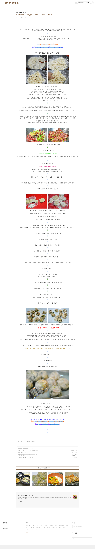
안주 (37, 525)
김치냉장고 (39, 527)
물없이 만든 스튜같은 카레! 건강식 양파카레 (26, 454)
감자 (37, 530)
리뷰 (44, 527)
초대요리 (28, 525)
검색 (90, 526)
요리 (33, 525)
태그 (70, 3)
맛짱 (64, 527)
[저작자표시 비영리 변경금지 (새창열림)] (34, 441)
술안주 (46, 525)
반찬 (67, 525)
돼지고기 (28, 530)
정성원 (33, 527)
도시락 (28, 527)
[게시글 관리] (23, 442)
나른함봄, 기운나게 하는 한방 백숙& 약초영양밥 (27, 450)
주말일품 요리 (25, 448)
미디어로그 (76, 3)
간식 (41, 525)
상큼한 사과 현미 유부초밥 (23, 455)
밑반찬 (53, 527)
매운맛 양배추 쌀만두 (22, 452)
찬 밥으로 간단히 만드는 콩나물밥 (24, 457)
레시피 (48, 527)
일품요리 (51, 525)
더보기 (27, 532)
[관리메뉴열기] (92, 2)
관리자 (52, 547)
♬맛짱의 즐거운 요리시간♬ (11, 3)
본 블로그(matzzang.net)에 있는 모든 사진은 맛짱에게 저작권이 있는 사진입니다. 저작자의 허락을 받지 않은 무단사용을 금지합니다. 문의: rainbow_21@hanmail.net (45, 498)
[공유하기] (22, 442)
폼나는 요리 (20, 448)
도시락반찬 (59, 527)
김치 (33, 530)
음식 (56, 525)
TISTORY (48, 547)
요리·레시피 (61, 525)
